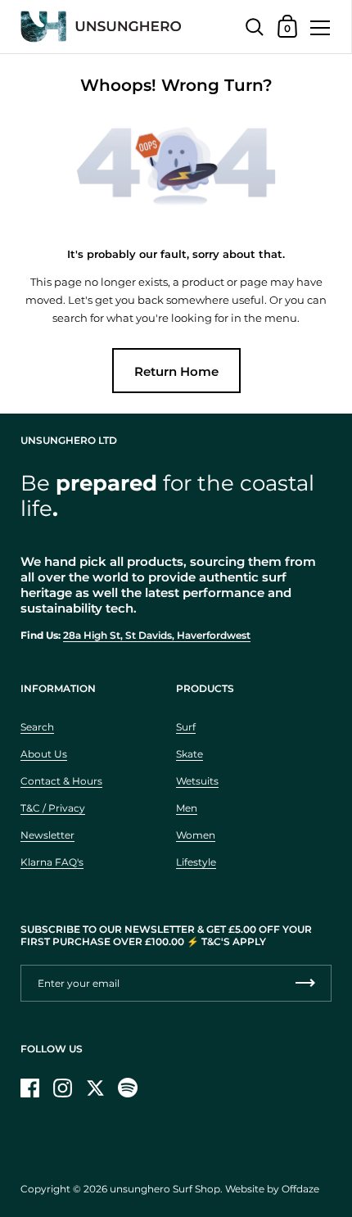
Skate (189, 754)
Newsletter (47, 835)
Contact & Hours (61, 781)
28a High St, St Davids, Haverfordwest (156, 635)
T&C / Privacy (52, 808)
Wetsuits (197, 781)
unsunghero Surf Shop (165, 1189)
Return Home (176, 371)
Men (186, 808)
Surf (186, 727)
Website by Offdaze (272, 1189)
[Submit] (305, 983)
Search (37, 727)
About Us (43, 754)
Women (195, 835)
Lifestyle (196, 862)
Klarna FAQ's (51, 862)
